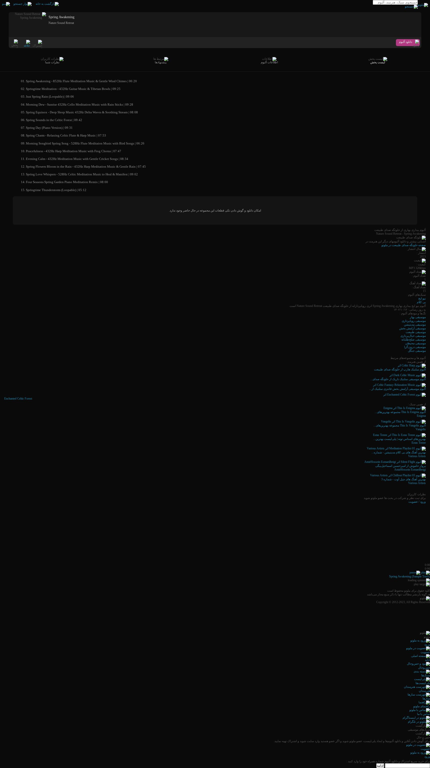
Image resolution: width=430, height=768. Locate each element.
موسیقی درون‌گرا (415, 347)
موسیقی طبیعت (416, 332)
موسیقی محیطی (415, 343)
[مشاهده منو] (6, 3)
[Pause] (415, 572)
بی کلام (421, 302)
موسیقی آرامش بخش (412, 328)
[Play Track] (425, 572)
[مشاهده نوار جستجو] (22, 3)
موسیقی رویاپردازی (414, 321)
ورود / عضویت (417, 501)
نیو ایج (422, 298)
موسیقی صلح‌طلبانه (413, 339)
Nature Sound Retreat (61, 23)
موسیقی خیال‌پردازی (413, 336)
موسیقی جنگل (417, 350)
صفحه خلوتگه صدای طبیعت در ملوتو (403, 245)
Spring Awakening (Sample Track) (409, 576)
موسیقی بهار (418, 317)
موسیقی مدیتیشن (415, 324)
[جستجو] (411, 6)
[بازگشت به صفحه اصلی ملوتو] (47, 3)
